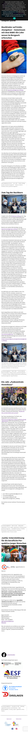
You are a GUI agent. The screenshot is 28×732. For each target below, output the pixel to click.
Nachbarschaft (17, 374)
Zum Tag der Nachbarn (12, 192)
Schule (23, 709)
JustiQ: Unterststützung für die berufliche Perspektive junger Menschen (13, 540)
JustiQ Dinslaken (11, 654)
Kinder (20, 183)
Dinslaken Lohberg (6, 374)
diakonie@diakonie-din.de (6, 183)
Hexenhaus (19, 530)
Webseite (3, 622)
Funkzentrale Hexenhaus (11, 530)
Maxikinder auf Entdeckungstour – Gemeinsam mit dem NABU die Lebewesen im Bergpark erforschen (13, 32)
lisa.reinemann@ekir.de (7, 334)
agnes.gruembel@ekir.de (7, 621)
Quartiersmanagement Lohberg (15, 90)
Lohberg (23, 183)
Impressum (9, 719)
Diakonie (17, 185)
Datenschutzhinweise (18, 13)
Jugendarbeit (16, 527)
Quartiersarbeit (23, 374)
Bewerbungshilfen (4, 709)
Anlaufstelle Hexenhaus (16, 528)
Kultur (8, 531)
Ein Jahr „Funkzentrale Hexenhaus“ (12, 383)
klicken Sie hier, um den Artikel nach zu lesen (12, 411)
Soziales (15, 531)
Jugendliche (18, 709)
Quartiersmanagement (9, 185)
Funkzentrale (3, 530)
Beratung (22, 706)
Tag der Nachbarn (14, 375)
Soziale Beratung (14, 708)
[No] (26, 10)
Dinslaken (23, 528)
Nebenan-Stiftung (16, 216)
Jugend (14, 709)
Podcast (11, 531)
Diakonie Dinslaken (5, 372)
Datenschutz (18, 719)
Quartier (3, 185)
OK (14, 18)
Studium (3, 711)
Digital (12, 527)
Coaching (10, 709)
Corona (19, 371)
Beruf (19, 708)
